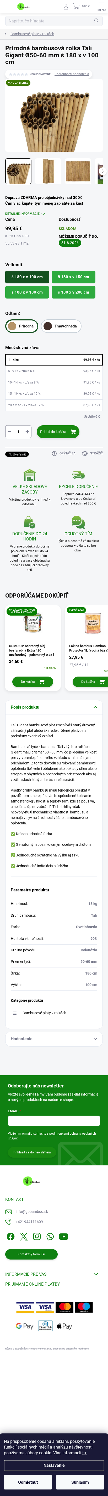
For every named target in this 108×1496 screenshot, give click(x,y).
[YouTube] (63, 1235)
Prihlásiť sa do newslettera (32, 1152)
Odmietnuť (28, 1482)
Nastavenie (54, 1465)
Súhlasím (80, 1482)
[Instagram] (36, 1235)
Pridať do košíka (53, 432)
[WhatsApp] (49, 1235)
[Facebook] (9, 1235)
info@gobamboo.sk (32, 1211)
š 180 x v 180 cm (27, 292)
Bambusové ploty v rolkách (44, 1013)
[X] (23, 1235)
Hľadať (96, 21)
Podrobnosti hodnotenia (72, 74)
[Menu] (101, 6)
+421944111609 (29, 1222)
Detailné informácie (22, 214)
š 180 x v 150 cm (73, 277)
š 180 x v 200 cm (73, 292)
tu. (84, 1452)
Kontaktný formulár (31, 1254)
